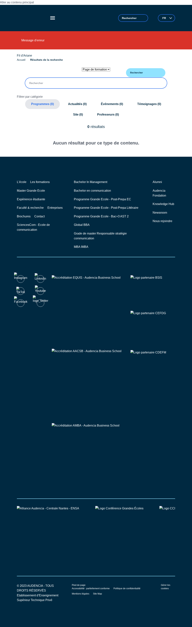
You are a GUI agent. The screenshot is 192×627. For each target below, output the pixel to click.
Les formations (40, 182)
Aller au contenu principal (17, 2)
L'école (21, 182)
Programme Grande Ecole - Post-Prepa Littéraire (106, 207)
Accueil (21, 59)
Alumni (157, 182)
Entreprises (55, 207)
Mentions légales (80, 593)
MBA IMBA (81, 246)
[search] (133, 18)
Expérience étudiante (31, 199)
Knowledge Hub (163, 204)
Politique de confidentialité (126, 588)
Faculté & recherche (30, 207)
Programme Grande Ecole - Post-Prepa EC (102, 199)
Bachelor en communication (92, 190)
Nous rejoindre (162, 221)
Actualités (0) (77, 104)
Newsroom (160, 212)
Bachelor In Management (90, 182)
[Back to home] (31, 18)
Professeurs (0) (108, 114)
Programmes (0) (42, 104)
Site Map (97, 593)
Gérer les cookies (165, 587)
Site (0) (78, 114)
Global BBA (82, 224)
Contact (39, 216)
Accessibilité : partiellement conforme (91, 588)
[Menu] (52, 18)
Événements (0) (112, 104)
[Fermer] (168, 41)
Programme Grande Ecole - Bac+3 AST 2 (101, 216)
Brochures (24, 216)
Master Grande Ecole (31, 190)
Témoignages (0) (149, 104)
